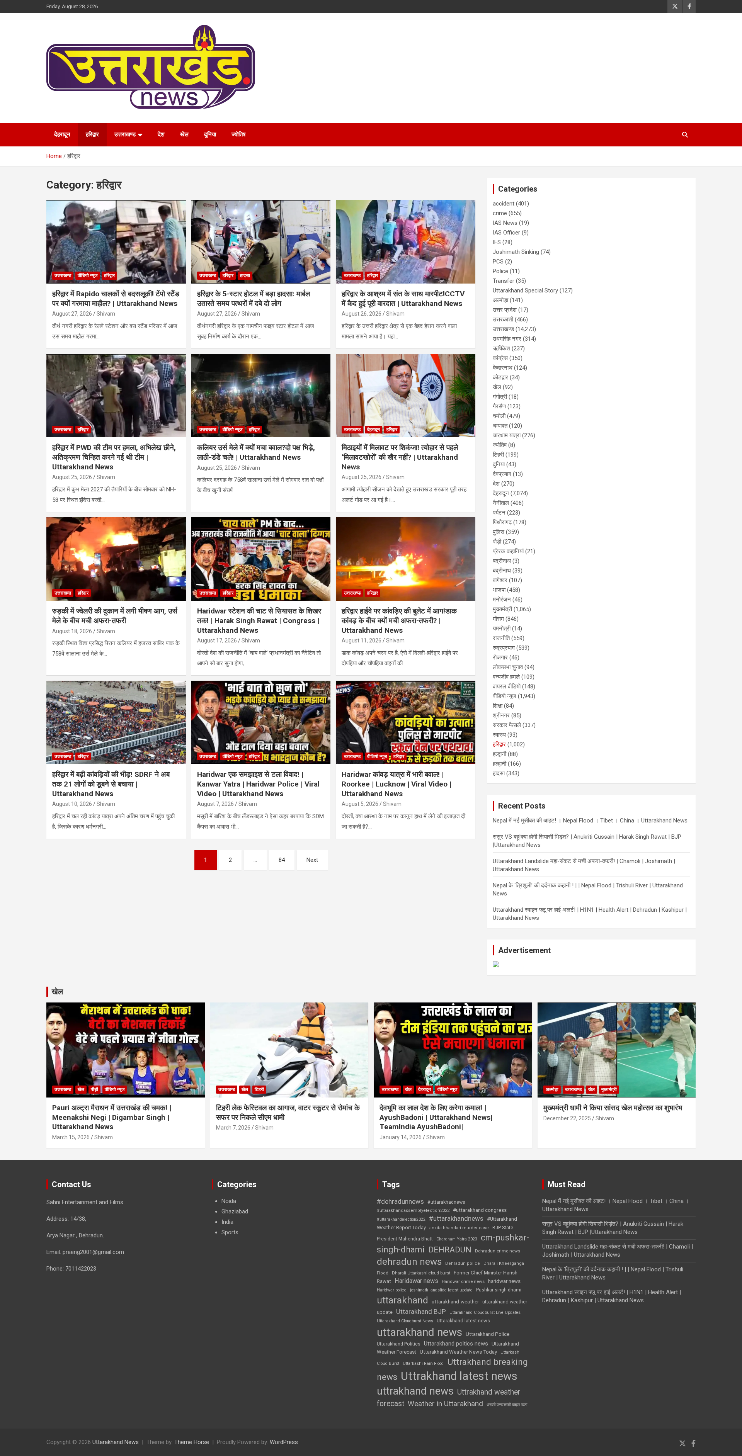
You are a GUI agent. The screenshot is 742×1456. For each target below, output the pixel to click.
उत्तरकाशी (503, 319)
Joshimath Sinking (516, 251)
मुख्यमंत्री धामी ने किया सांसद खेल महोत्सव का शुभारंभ (612, 1107)
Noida (228, 1201)
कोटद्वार (500, 377)
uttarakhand (402, 1300)
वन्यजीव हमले (506, 676)
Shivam (106, 314)
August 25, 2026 (72, 477)
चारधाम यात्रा (507, 435)
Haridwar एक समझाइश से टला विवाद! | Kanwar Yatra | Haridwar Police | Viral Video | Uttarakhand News (258, 784)
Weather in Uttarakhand (445, 1403)
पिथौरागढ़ (502, 522)
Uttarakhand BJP (421, 1311)
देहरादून (62, 134)
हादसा (245, 275)
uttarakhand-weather (455, 1302)
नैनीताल (501, 502)
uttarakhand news (419, 1332)
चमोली (499, 416)
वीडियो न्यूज (87, 275)
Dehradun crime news (497, 1251)
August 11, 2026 (361, 640)
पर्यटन (499, 512)
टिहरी (498, 454)
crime (500, 213)
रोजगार (500, 657)
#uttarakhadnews (446, 1202)
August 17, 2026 (217, 640)
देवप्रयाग (502, 474)
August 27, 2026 (72, 314)
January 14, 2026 (401, 1137)
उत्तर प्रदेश (505, 309)
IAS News (505, 222)
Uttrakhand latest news (459, 1376)
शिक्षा (497, 705)
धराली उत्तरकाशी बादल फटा (507, 1404)
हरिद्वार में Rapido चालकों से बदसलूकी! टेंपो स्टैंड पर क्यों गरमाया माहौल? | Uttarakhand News (115, 298)
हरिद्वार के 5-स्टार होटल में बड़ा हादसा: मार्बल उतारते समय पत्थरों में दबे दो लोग (253, 298)
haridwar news (504, 1281)
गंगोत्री (500, 396)
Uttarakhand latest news (463, 1320)
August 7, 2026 (215, 804)
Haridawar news (416, 1280)
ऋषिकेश (501, 348)
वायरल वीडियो (507, 686)
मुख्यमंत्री (502, 609)
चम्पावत (500, 425)
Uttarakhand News (115, 1442)
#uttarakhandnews (456, 1218)
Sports (229, 1232)
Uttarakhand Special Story (525, 290)
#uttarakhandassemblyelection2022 (413, 1210)
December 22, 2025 (567, 1118)
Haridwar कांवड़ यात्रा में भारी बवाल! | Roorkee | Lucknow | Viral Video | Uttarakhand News (396, 784)
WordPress (284, 1442)
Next (312, 859)
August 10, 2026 (72, 804)
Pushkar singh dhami (498, 1290)
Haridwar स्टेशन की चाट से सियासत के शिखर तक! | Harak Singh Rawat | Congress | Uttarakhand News (259, 620)
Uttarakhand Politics (398, 1344)
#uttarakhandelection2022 (401, 1219)
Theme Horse (191, 1442)
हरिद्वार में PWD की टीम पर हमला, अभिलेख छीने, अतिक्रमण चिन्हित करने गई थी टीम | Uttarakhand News (114, 457)
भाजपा (499, 589)
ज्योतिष (238, 134)
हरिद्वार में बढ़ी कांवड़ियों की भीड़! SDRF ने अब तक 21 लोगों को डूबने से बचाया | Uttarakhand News (111, 784)
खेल (184, 134)
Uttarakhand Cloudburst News (405, 1320)
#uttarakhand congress (480, 1210)
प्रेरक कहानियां (508, 551)
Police (500, 271)
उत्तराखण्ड (125, 134)
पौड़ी (497, 541)
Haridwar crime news (463, 1281)
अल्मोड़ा (500, 300)
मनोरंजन (502, 599)
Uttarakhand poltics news (456, 1343)
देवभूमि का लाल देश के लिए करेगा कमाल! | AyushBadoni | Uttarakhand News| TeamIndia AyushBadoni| (436, 1117)
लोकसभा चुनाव (508, 667)
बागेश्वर (500, 580)
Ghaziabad (234, 1211)
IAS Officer (506, 232)
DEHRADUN (449, 1249)
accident (503, 203)
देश (161, 134)
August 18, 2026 (72, 631)
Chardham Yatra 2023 (456, 1239)
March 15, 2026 (71, 1137)
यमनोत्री (502, 628)
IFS (497, 242)
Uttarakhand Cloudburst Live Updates (485, 1312)
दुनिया (210, 134)
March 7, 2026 (233, 1128)
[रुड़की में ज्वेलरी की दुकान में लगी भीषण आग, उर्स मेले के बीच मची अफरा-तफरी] (116, 559)
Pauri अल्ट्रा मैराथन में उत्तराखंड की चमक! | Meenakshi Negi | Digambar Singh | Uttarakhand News (111, 1117)
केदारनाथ (502, 367)
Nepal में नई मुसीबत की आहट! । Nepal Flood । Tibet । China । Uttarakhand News (590, 820)
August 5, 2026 (360, 804)
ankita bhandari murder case (459, 1227)
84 (282, 859)
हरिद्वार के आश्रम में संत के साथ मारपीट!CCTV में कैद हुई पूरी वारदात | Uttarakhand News (403, 298)
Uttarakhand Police (487, 1334)
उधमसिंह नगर (507, 338)
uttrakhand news (415, 1391)
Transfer (503, 280)
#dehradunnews (400, 1201)
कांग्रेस (500, 358)
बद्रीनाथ (502, 560)
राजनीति (501, 638)
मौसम (498, 618)
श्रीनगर (501, 715)
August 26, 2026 (361, 314)
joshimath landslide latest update (441, 1290)
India (227, 1221)
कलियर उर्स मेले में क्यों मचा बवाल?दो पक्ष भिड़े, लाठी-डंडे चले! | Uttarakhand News (256, 452)
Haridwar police (392, 1290)
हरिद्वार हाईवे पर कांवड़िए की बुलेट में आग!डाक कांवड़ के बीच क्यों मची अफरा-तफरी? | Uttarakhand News (399, 620)
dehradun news (409, 1261)
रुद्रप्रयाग (504, 647)
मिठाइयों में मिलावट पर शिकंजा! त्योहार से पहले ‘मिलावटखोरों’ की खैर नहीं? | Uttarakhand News (400, 457)
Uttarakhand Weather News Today (458, 1352)
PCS (498, 261)
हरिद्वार (92, 134)
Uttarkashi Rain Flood (423, 1363)
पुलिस (498, 531)
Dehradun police (462, 1263)
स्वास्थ (499, 734)
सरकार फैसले (507, 725)
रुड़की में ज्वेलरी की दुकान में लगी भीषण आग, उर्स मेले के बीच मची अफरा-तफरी (114, 616)
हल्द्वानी (499, 754)
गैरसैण (499, 406)
